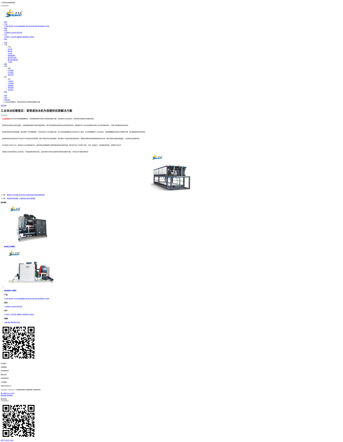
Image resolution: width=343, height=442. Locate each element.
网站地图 (3, 395)
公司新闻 (7, 32)
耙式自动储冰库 (40, 26)
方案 (5, 322)
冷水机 (16, 26)
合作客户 (31, 37)
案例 (5, 28)
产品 (5, 24)
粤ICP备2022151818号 (7, 393)
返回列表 (3, 105)
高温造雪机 (22, 26)
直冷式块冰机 (30, 26)
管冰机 (11, 26)
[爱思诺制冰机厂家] (13, 18)
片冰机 (6, 26)
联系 (5, 39)
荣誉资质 (26, 37)
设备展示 (19, 37)
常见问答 (19, 32)
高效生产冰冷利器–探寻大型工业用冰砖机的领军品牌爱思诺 (26, 195)
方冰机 (47, 26)
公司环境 (13, 37)
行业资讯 (13, 32)
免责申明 (10, 395)
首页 (5, 22)
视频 (12, 322)
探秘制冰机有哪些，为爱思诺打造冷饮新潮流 (21, 198)
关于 (5, 35)
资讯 (5, 30)
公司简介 (7, 37)
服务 (15, 322)
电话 (11, 440)
